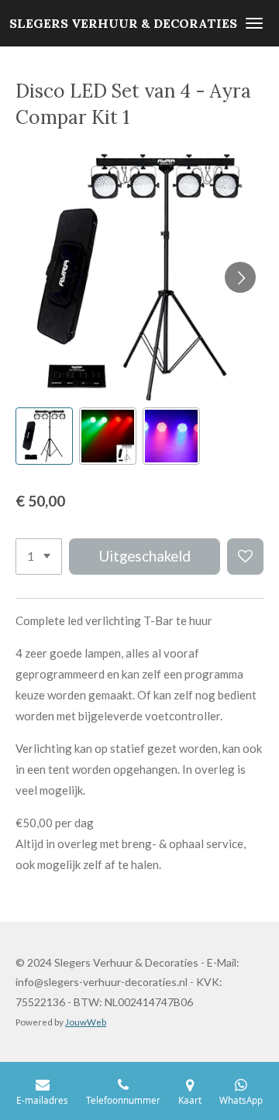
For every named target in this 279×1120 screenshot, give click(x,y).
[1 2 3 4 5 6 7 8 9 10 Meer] (39, 556)
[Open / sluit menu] (254, 23)
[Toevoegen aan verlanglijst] (245, 556)
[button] (44, 436)
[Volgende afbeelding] (240, 277)
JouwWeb (85, 1021)
